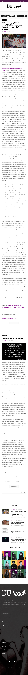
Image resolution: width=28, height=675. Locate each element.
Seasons (3, 653)
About (3, 618)
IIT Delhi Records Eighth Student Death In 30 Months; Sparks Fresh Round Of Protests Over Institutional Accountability (18, 514)
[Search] (25, 1)
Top (14, 672)
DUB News (13, 509)
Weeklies (4, 649)
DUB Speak (4, 335)
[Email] (24, 328)
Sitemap (3, 628)
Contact (3, 621)
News (3, 639)
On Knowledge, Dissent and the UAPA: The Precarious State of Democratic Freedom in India (13, 26)
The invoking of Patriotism (12, 338)
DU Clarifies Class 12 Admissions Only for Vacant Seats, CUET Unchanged (18, 531)
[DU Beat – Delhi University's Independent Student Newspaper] (14, 7)
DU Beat (4, 31)
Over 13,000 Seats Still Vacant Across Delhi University (17, 523)
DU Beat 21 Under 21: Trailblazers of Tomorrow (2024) (14, 572)
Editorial (4, 646)
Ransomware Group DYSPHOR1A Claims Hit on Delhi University (18, 540)
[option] (14, 564)
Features (4, 19)
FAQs (3, 625)
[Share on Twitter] (21, 328)
